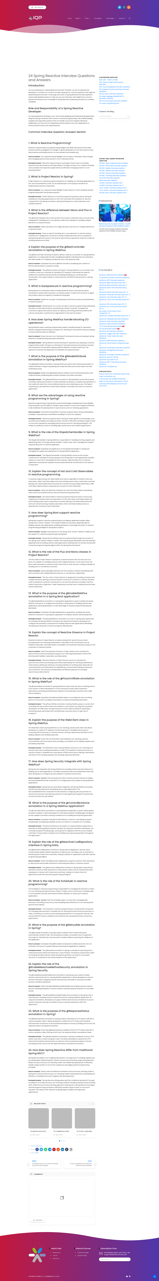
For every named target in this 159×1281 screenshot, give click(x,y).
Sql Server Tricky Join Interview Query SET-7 (114, 301)
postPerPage (82, 1255)
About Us (122, 18)
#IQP (37, 1153)
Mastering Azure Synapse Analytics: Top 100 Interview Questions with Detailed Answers (114, 225)
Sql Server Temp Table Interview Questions (111, 337)
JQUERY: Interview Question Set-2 (111, 185)
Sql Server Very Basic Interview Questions (114, 355)
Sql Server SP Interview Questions (111, 331)
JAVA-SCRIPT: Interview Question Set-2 (113, 190)
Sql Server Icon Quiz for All (108, 360)
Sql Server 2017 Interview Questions (112, 280)
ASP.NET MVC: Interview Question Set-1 (113, 193)
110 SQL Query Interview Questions (111, 94)
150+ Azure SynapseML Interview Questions (114, 87)
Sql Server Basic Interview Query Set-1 (113, 283)
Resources (56, 1252)
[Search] (130, 18)
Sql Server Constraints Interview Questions (114, 348)
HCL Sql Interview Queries (108, 329)
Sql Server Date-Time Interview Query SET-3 (113, 289)
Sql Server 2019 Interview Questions (111, 275)
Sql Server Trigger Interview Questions (113, 334)
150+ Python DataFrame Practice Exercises (111, 83)
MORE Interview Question (108, 180)
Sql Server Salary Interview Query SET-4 (113, 292)
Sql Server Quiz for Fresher (108, 357)
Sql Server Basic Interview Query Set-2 (113, 285)
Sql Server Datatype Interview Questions (113, 319)
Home (70, 18)
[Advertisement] (79, 52)
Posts (87, 18)
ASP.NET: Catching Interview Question (112, 176)
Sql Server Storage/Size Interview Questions (111, 351)
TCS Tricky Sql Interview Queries (110, 326)
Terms (55, 1255)
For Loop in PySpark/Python (109, 103)
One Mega (97, 18)
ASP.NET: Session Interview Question (112, 168)
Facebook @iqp (83, 1252)
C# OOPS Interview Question (109, 178)
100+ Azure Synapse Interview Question (113, 101)
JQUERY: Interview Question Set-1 (111, 183)
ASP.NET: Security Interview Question (112, 173)
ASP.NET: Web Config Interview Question (113, 163)
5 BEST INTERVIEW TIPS (107, 376)
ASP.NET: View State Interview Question (113, 166)
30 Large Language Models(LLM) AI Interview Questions (111, 97)
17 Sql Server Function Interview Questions (114, 278)
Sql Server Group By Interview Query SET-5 (114, 295)
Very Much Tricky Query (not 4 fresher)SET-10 (110, 312)
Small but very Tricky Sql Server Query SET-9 (113, 307)
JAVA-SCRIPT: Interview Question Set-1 (113, 188)
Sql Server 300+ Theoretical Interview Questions (112, 363)
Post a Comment (36, 1146)
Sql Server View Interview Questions (112, 321)
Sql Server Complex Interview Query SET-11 (114, 316)
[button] (37, 1149)
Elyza (43, 1276)
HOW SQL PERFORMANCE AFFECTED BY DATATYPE (113, 385)
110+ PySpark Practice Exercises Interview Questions (114, 90)
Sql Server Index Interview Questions (112, 324)
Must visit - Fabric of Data (108, 80)
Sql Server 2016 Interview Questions (112, 341)
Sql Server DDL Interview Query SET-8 (112, 304)
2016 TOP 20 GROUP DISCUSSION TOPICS (113, 381)
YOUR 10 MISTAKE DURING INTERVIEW (112, 379)
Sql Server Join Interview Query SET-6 (112, 297)
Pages (77, 18)
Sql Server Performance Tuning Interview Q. (114, 344)
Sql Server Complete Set (108, 367)
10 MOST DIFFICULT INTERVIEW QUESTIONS (114, 374)
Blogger (56, 1276)
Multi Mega (110, 18)
